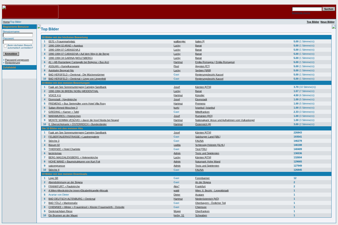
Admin (177, 153)
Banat (198, 45)
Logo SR (53, 178)
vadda (177, 145)
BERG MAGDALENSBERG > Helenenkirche (73, 157)
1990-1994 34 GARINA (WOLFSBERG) (71, 58)
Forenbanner (202, 178)
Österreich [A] (203, 124)
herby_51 (179, 215)
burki (176, 107)
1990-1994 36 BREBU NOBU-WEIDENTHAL (73, 91)
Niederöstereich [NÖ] (207, 198)
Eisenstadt (201, 99)
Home (6, 21)
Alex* (176, 186)
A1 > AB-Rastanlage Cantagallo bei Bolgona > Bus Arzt (79, 62)
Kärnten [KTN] (203, 87)
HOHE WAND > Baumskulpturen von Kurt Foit (74, 161)
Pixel (176, 66)
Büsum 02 (54, 145)
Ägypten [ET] (202, 66)
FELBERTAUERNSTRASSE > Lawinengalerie (74, 136)
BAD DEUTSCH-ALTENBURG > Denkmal (72, 198)
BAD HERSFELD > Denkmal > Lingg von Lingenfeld (77, 78)
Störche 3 (54, 140)
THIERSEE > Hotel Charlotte (64, 149)
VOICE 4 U (55, 95)
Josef (177, 87)
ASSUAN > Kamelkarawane (64, 66)
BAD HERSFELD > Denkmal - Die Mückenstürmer (77, 74)
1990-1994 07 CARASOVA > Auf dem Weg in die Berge (79, 53)
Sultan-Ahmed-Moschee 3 (63, 107)
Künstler (199, 95)
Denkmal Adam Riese (60, 211)
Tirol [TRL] (201, 149)
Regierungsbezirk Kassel (209, 74)
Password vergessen (17, 59)
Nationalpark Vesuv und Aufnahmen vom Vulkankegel (225, 120)
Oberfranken (202, 211)
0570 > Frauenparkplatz (62, 41)
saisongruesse (57, 165)
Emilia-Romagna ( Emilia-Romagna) (215, 62)
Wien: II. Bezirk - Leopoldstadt (212, 190)
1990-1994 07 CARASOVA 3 (64, 49)
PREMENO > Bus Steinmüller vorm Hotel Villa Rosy (77, 103)
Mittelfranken (202, 111)
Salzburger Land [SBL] (207, 136)
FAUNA (199, 140)
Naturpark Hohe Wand (207, 161)
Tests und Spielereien (207, 153)
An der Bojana (203, 182)
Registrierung (12, 62)
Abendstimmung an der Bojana (66, 182)
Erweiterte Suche (301, 13)
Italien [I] (199, 41)
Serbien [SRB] (203, 70)
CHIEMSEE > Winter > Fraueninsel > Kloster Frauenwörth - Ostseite (86, 207)
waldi (176, 190)
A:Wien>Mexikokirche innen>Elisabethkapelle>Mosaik (78, 190)
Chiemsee (200, 207)
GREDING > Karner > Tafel (64, 111)
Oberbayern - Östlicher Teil (210, 203)
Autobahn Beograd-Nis (61, 70)
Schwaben (201, 215)
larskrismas (55, 153)
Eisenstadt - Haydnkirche (63, 99)
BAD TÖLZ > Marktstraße (63, 203)
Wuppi (177, 211)
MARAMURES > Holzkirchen (65, 116)
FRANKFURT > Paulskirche (64, 186)
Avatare (199, 194)
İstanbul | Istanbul (205, 107)
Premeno (200, 103)
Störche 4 (54, 169)
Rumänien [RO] (203, 116)
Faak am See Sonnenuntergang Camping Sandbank (77, 87)
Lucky (177, 45)
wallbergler (180, 41)
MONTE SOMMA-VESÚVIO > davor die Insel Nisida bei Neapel (84, 120)
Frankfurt (200, 186)
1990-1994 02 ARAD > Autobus (66, 45)
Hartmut (178, 62)
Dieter (177, 194)
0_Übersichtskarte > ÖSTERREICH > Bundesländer (78, 124)
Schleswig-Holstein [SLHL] (210, 145)
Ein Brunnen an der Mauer (63, 215)
